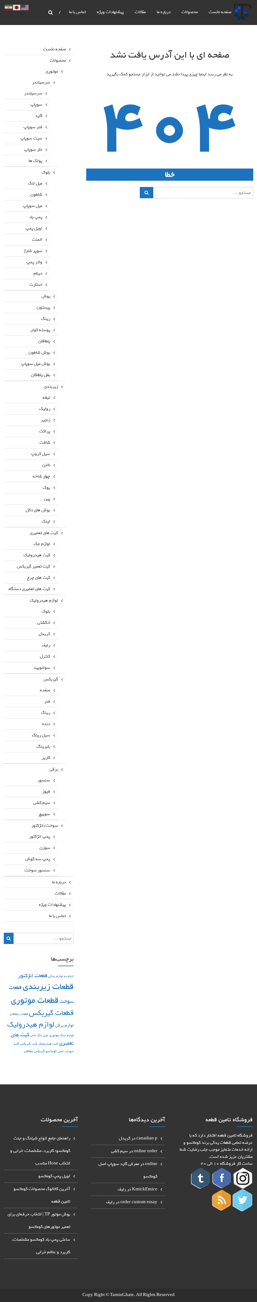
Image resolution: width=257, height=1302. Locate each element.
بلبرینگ (43, 746)
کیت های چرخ (38, 577)
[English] (25, 9)
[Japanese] (17, 9)
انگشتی (43, 622)
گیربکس (51, 679)
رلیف (46, 645)
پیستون (43, 307)
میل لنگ (35, 183)
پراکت (44, 431)
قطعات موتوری (35, 1000)
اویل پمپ (33, 228)
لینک (46, 521)
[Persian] (9, 9)
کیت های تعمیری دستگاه (29, 589)
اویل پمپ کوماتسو (54, 1176)
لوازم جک (42, 544)
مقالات (140, 12)
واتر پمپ (34, 262)
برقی (54, 769)
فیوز (46, 791)
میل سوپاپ (32, 205)
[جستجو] (146, 192)
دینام (38, 273)
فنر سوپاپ (33, 127)
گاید (38, 115)
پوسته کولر (40, 330)
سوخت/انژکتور (44, 825)
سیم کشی (41, 802)
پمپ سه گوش (37, 859)
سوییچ (44, 814)
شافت (44, 442)
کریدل (44, 634)
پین (47, 498)
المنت (37, 239)
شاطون (36, 194)
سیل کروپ (40, 453)
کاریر (46, 757)
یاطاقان (44, 341)
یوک (46, 487)
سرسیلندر (41, 82)
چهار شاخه (41, 476)
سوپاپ (36, 104)
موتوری (51, 71)
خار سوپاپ (33, 149)
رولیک (44, 408)
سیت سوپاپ (31, 138)
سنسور (44, 780)
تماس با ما (77, 12)
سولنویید (42, 667)
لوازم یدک (67, 1035)
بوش (45, 296)
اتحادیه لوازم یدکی (61, 976)
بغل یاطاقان (40, 375)
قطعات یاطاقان (19, 1014)
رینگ (45, 318)
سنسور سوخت (37, 870)
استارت (35, 284)
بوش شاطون (39, 352)
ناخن (46, 465)
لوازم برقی (64, 1025)
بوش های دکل (38, 510)
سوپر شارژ (33, 251)
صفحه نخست (220, 12)
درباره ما (163, 12)
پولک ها (35, 160)
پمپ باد (35, 217)
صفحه (45, 690)
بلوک (46, 172)
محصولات (189, 12)
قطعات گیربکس (51, 1013)
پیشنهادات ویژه (110, 12)
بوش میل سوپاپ (35, 363)
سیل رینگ (41, 735)
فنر (47, 701)
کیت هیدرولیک (37, 555)
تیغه (46, 397)
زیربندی (51, 386)
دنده (46, 724)
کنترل (45, 656)
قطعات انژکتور (32, 975)
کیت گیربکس (28, 1043)
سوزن (44, 847)
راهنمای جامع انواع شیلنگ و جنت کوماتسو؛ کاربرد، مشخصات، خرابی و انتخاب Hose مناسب (40, 1151)
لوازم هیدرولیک (44, 600)
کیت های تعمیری (44, 533)
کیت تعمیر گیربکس (33, 566)
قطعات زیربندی (48, 987)
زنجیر (45, 420)
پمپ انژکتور (39, 836)
